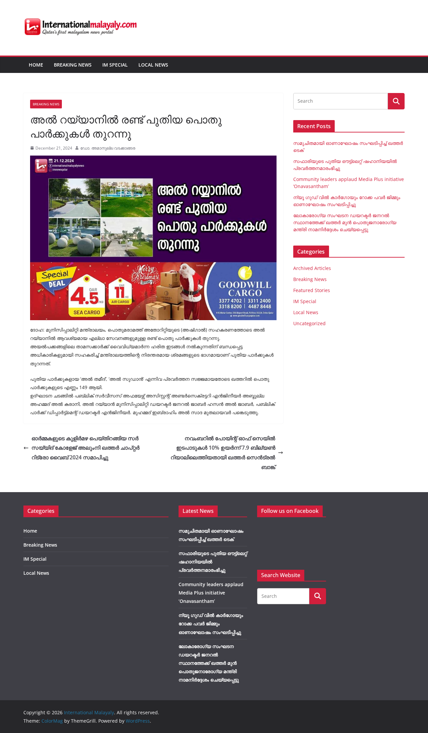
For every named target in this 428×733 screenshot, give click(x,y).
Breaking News (73, 65)
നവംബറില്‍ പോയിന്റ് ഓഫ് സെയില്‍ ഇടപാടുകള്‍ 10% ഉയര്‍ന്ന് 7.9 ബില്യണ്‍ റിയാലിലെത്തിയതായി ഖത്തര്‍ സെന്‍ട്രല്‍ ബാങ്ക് (223, 453)
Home (36, 65)
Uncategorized (309, 323)
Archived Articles (312, 268)
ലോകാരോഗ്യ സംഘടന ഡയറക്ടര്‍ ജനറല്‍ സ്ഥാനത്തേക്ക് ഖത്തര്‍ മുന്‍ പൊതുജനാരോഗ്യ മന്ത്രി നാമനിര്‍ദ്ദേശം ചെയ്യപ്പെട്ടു (344, 222)
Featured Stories (311, 290)
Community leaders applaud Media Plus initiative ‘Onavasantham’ (211, 592)
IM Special (115, 65)
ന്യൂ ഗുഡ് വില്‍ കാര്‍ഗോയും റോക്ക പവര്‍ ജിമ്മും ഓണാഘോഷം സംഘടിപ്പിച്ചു (211, 623)
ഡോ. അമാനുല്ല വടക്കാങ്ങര (107, 148)
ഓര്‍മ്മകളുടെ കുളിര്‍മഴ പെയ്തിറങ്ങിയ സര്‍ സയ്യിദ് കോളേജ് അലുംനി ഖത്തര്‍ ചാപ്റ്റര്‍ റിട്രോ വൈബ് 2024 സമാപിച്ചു (85, 448)
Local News (153, 65)
